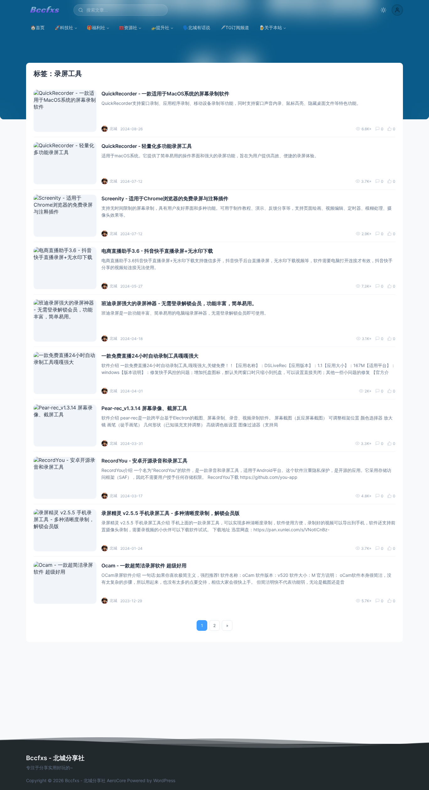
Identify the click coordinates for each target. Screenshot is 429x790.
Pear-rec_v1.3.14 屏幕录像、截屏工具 (144, 408)
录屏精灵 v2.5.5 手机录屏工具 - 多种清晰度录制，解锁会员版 (170, 513)
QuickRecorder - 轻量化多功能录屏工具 (146, 146)
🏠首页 (37, 27)
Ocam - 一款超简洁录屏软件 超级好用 (144, 565)
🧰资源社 (128, 27)
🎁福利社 (96, 27)
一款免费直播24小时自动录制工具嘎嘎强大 (149, 356)
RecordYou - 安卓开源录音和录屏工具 (144, 460)
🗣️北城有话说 (196, 27)
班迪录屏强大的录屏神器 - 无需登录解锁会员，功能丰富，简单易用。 (179, 303)
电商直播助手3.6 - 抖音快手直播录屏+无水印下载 (157, 251)
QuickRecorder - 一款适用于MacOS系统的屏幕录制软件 (165, 93)
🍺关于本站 (270, 27)
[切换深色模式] (383, 10)
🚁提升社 (160, 27)
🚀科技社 (64, 27)
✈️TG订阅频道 (234, 27)
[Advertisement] (214, 689)
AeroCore (116, 780)
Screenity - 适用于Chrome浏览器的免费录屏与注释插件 (164, 198)
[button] (397, 10)
